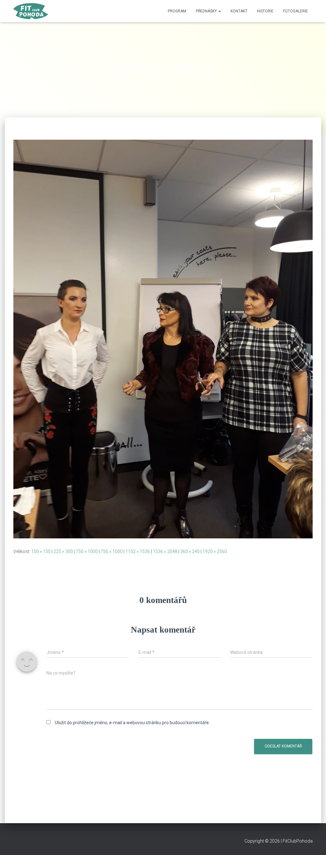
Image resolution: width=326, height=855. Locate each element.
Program (177, 11)
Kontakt (238, 11)
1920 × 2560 (214, 551)
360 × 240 (190, 551)
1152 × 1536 (137, 551)
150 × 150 (41, 551)
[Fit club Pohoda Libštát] (31, 11)
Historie (265, 11)
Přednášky (207, 11)
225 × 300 (63, 551)
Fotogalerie (295, 11)
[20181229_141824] (163, 338)
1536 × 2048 (165, 551)
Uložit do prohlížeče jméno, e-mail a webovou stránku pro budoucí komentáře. (132, 722)
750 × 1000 (87, 551)
